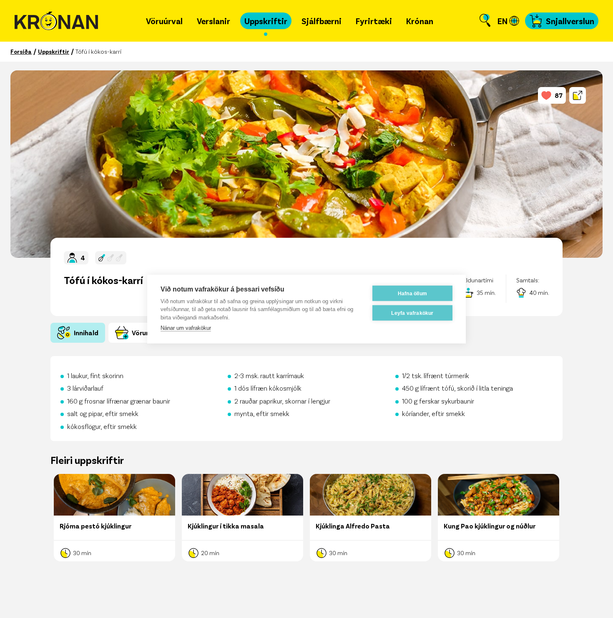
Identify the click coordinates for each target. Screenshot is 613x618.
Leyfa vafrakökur (412, 313)
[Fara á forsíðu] (56, 21)
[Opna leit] (485, 21)
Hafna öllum (412, 293)
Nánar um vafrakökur (186, 328)
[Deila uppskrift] (577, 95)
